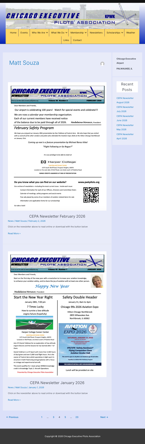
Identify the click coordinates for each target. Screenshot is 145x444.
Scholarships (113, 32)
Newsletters (96, 32)
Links (66, 40)
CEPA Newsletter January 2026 (57, 383)
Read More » (14, 233)
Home (13, 32)
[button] (47, 32)
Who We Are (38, 32)
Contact (77, 40)
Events (24, 32)
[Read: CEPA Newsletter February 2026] (57, 146)
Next (104, 417)
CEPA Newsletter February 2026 (57, 216)
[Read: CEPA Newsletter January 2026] (57, 314)
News (11, 221)
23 (76, 417)
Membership (77, 32)
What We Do (57, 32)
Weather (130, 32)
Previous (12, 417)
